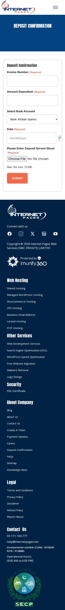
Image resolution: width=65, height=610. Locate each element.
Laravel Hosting (16, 321)
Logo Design (14, 376)
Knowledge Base (17, 469)
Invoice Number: (24, 72)
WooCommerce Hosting (21, 301)
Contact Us (13, 423)
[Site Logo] (18, 7)
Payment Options (17, 436)
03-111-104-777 (17, 536)
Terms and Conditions (20, 490)
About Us (12, 417)
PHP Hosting (15, 328)
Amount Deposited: (26, 91)
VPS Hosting (14, 308)
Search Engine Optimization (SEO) (27, 350)
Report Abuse (15, 516)
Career (11, 443)
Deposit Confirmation (19, 450)
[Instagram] (21, 233)
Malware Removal (17, 370)
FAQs (10, 456)
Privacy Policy (15, 497)
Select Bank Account (21, 111)
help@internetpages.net (22, 542)
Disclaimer (13, 503)
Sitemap (12, 463)
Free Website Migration (21, 363)
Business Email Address (21, 314)
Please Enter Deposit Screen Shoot (30, 150)
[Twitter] (32, 233)
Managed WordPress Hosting (25, 294)
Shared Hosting (16, 288)
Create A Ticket (16, 430)
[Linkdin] (44, 233)
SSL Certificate (16, 391)
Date (16, 129)
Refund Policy (15, 510)
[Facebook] (9, 233)
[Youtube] (55, 233)
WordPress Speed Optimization (26, 357)
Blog (9, 410)
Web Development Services (23, 343)
